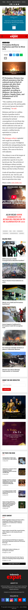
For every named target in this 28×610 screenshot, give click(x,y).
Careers (23, 1)
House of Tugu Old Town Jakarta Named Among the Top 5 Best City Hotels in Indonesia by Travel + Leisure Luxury (9, 504)
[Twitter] (7, 600)
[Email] (24, 600)
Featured (4, 42)
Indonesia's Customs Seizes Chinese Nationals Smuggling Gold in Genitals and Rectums (10, 470)
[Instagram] (11, 600)
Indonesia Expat (7, 51)
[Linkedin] (15, 600)
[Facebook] (3, 600)
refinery (22, 233)
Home (4, 1)
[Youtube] (20, 600)
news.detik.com (16, 183)
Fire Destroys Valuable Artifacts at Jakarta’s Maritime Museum (13, 348)
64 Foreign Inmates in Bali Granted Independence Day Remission (9, 492)
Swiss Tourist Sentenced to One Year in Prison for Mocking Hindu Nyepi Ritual (13, 557)
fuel (14, 231)
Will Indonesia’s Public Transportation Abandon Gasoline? (13, 259)
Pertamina (5, 233)
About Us (9, 1)
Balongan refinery (11, 138)
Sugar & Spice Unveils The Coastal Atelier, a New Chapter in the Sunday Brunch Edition (13, 532)
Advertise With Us (16, 1)
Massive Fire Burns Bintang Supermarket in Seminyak (11, 370)
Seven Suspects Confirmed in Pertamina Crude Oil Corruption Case (12, 326)
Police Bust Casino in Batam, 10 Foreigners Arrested (10, 550)
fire (10, 231)
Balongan (5, 231)
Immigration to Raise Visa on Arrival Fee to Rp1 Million (10, 458)
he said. (14, 108)
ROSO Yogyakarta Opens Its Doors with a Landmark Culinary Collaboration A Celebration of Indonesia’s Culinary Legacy (13, 522)
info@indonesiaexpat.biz (17, 592)
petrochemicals (14, 233)
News (8, 42)
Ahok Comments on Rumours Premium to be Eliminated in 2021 (14, 218)
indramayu (19, 231)
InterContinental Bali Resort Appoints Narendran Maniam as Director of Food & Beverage (13, 541)
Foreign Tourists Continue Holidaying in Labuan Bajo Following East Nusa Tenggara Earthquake (9, 481)
